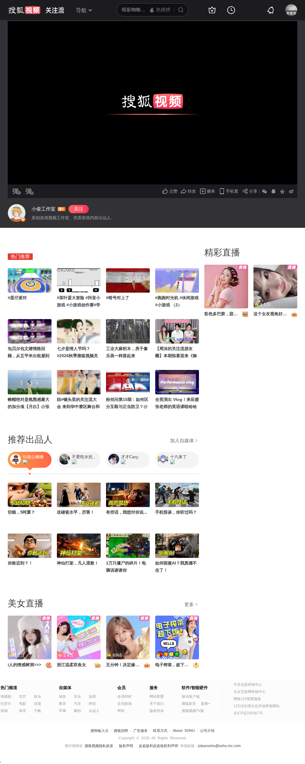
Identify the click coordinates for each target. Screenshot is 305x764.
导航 (81, 10)
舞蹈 (77, 711)
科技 (92, 704)
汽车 (77, 704)
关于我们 (157, 704)
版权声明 (126, 746)
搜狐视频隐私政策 (99, 746)
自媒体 (65, 687)
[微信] (264, 191)
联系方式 (160, 731)
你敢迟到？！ (20, 563)
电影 (22, 704)
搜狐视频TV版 (193, 711)
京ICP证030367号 (248, 713)
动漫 (37, 704)
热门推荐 (20, 256)
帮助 (121, 711)
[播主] (17, 213)
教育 (62, 704)
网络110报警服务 (247, 699)
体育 (22, 711)
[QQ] (273, 191)
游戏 (92, 696)
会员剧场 (124, 704)
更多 (189, 604)
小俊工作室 (43, 208)
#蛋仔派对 (17, 297)
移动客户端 (191, 696)
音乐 (77, 696)
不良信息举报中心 (248, 685)
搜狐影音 (189, 704)
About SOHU (184, 731)
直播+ (205, 704)
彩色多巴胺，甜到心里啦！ (229, 313)
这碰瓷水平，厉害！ (75, 512)
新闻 (4, 711)
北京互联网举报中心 (250, 692)
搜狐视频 (24, 10)
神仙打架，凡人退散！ (78, 563)
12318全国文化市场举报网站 (257, 706)
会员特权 (124, 696)
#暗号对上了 (117, 297)
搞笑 (62, 696)
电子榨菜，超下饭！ (174, 664)
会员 (121, 687)
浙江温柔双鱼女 (71, 664)
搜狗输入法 (99, 731)
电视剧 (6, 696)
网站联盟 (157, 696)
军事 (62, 711)
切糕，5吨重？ (21, 512)
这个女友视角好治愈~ (273, 313)
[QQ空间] (282, 191)
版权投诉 (157, 711)
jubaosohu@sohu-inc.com (219, 746)
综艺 (22, 696)
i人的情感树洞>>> (24, 664)
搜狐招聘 (121, 731)
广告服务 (140, 731)
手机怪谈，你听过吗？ (176, 512)
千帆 (37, 711)
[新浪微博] (291, 191)
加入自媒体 (182, 440)
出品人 (94, 711)
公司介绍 (207, 731)
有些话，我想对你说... (126, 512)
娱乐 (37, 696)
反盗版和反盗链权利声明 (158, 746)
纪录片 (6, 704)
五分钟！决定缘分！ (125, 664)
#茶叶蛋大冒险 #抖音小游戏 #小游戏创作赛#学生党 (78, 304)
